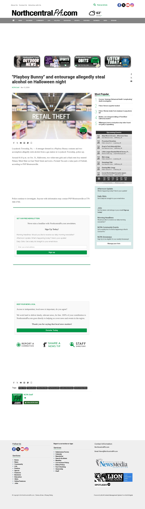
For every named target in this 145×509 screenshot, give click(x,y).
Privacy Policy (49, 495)
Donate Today (52, 330)
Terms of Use (40, 495)
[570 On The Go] (117, 62)
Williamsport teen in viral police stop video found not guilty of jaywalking (115, 123)
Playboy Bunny (31, 388)
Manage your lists (114, 244)
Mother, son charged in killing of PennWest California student (113, 118)
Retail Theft (22, 388)
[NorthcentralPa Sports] (57, 62)
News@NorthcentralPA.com (108, 451)
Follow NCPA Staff (32, 403)
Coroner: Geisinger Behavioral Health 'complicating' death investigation (115, 100)
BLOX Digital (129, 495)
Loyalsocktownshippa (67, 388)
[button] (31, 143)
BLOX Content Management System (111, 495)
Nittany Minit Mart (42, 388)
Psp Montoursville (54, 388)
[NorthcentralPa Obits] (87, 62)
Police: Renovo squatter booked (109, 106)
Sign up (52, 252)
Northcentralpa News (81, 388)
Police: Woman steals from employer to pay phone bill (115, 112)
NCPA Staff (15, 87)
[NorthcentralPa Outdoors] (27, 62)
